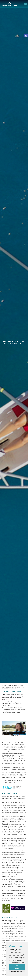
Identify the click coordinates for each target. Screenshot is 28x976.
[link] (26, 35)
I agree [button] (16, 965)
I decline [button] (17, 968)
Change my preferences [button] (16, 971)
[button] (25, 4)
